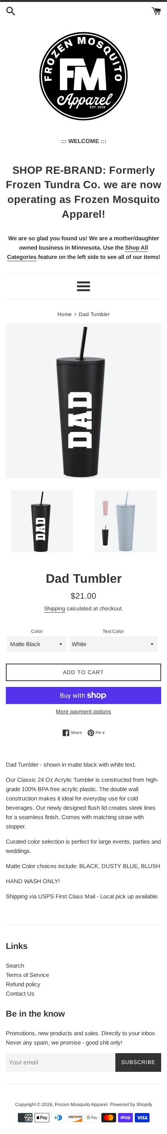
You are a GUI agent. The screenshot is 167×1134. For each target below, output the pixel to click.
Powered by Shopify (131, 1104)
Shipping (54, 608)
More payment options (83, 711)
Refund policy (23, 984)
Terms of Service (27, 975)
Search (15, 965)
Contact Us (20, 993)
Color (37, 631)
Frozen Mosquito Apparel (81, 1104)
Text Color (113, 631)
